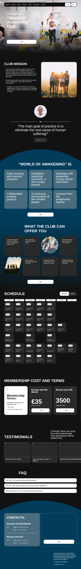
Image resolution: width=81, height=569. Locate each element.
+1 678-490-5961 (22, 530)
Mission (7, 4)
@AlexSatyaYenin (23, 527)
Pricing (30, 4)
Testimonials (36, 4)
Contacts (43, 4)
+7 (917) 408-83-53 (22, 543)
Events (19, 4)
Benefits (25, 4)
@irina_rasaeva (23, 540)
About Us (13, 4)
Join (68, 4)
